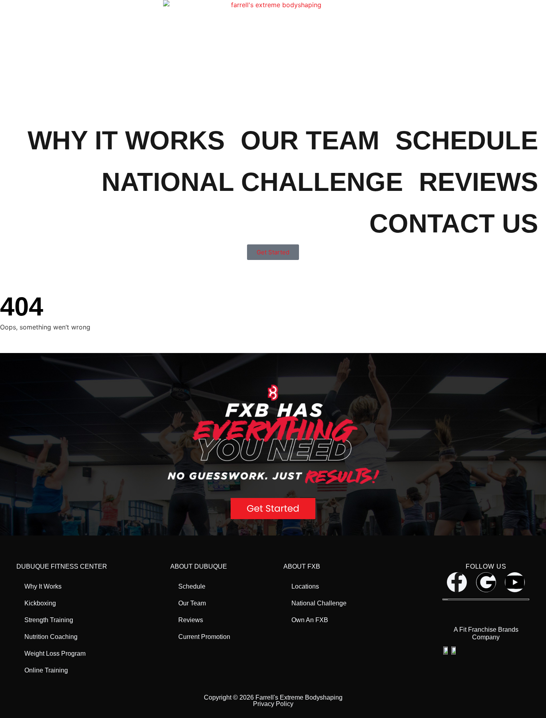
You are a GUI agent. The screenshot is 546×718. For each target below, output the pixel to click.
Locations (305, 586)
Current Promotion (204, 636)
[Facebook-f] (457, 582)
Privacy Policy (273, 703)
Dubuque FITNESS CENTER (61, 566)
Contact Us (453, 223)
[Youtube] (515, 582)
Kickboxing (40, 603)
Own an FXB (309, 620)
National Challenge (252, 181)
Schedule (466, 140)
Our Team (310, 140)
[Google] (486, 582)
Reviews (478, 181)
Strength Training (48, 620)
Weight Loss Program (55, 653)
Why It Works (126, 140)
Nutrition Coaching (51, 636)
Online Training (46, 670)
